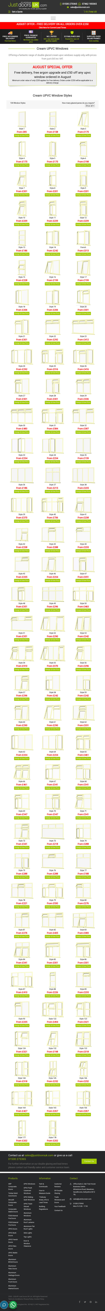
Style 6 (83, 158)
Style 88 (52, 989)
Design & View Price (22, 135)
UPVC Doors (12, 1229)
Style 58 (52, 692)
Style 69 (22, 811)
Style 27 (22, 396)
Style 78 (22, 900)
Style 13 (22, 247)
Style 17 (83, 277)
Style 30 (22, 425)
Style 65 (83, 752)
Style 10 (22, 218)
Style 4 (22, 158)
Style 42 (22, 544)
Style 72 (22, 841)
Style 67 (52, 781)
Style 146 (83, 1078)
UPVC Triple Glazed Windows (28, 1206)
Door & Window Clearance (27, 1243)
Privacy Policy (28, 1299)
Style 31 (52, 425)
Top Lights (28, 1237)
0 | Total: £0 (91, 12)
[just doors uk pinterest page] (90, 1301)
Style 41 (83, 514)
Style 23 (83, 336)
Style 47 (83, 574)
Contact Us (89, 1161)
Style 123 (83, 1019)
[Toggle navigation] (53, 18)
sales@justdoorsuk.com (39, 1155)
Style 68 (83, 781)
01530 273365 (17, 1159)
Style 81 (22, 930)
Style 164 (22, 1108)
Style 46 (52, 574)
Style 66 (22, 781)
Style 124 (22, 1048)
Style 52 (52, 633)
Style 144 (22, 1078)
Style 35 (83, 455)
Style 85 (52, 959)
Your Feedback (60, 1206)
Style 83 (83, 930)
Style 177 (22, 1137)
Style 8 (52, 188)
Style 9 (83, 188)
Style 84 (22, 959)
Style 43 (52, 544)
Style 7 (22, 188)
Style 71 (83, 811)
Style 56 (83, 663)
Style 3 (83, 129)
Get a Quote (17, 12)
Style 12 (83, 218)
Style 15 (22, 277)
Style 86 (83, 959)
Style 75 (22, 870)
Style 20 (83, 307)
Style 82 (52, 930)
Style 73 (52, 841)
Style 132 (52, 1048)
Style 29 (83, 396)
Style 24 (22, 366)
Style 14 (52, 247)
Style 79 (52, 900)
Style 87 (22, 989)
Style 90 (22, 1019)
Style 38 (83, 485)
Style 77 (83, 870)
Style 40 (52, 514)
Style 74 (83, 841)
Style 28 (52, 396)
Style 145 (52, 1078)
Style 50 (83, 603)
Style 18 (22, 307)
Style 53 (83, 633)
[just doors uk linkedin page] (96, 1301)
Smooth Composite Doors (12, 1202)
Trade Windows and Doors (59, 1199)
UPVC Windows (29, 1184)
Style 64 (52, 752)
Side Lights (28, 1233)
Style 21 (22, 336)
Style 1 (22, 129)
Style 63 (22, 752)
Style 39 (22, 514)
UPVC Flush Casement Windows (28, 1190)
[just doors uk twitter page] (85, 1301)
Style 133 (83, 1048)
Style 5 (52, 158)
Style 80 (83, 900)
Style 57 (22, 692)
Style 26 (83, 366)
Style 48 (22, 603)
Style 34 (52, 455)
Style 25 (52, 366)
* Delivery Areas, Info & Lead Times (44, 1199)
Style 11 (52, 218)
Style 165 (52, 1108)
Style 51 (22, 633)
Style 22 (52, 336)
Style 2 (52, 129)
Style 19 (52, 307)
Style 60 (22, 722)
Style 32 (83, 425)
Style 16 (52, 277)
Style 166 (83, 1108)
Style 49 (52, 603)
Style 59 (83, 692)
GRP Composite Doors (12, 1186)
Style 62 (83, 722)
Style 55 (52, 663)
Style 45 (22, 574)
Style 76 (52, 870)
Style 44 (83, 544)
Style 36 (22, 485)
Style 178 (52, 1137)
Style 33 (22, 455)
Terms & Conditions (15, 1299)
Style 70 (52, 811)
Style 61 (52, 722)
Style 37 (52, 485)
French (83, 247)
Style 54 (22, 663)
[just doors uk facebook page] (79, 1301)
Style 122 (52, 1019)
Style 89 (83, 989)
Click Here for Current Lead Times (52, 28)
